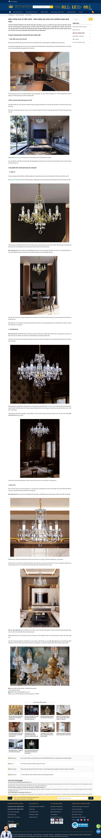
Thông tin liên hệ (33, 817)
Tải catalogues (13, 1)
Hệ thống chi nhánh (88, 1)
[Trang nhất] (10, 12)
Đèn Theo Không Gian (79, 42)
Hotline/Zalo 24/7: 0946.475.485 (15, 809)
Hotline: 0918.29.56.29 (62, 1)
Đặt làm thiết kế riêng (55, 811)
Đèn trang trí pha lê (32, 12)
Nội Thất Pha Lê (71, 12)
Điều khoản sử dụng (76, 814)
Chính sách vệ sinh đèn (77, 811)
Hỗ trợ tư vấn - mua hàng (14, 817)
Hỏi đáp (80, 1)
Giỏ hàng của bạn (12, 814)
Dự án (80, 12)
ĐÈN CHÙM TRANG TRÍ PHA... (80, 26)
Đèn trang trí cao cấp (57, 12)
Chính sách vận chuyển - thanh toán (80, 806)
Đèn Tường (76, 39)
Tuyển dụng (73, 1)
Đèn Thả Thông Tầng (79, 33)
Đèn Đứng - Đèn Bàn (78, 36)
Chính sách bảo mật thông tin (79, 817)
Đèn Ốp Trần (44, 12)
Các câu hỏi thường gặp (13, 811)
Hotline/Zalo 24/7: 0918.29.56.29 (16, 806)
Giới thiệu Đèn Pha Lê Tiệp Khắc (36, 806)
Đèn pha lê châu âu (64, 836)
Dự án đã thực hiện (33, 811)
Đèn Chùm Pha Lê (18, 12)
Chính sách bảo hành (77, 809)
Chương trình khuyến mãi (56, 806)
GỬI (91, 798)
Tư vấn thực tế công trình (56, 809)
